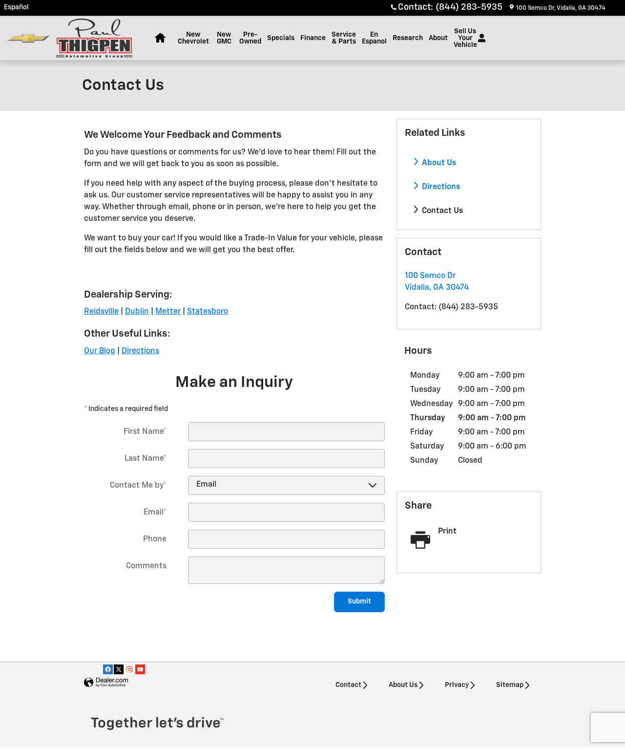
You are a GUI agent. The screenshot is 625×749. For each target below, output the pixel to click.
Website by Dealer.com (106, 683)
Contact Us (441, 211)
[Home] (28, 38)
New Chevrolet (193, 38)
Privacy (457, 685)
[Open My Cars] (479, 38)
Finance (313, 38)
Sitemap (509, 685)
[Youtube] (140, 669)
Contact (348, 685)
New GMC (224, 38)
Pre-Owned (250, 38)
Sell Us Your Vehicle (465, 38)
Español (16, 7)
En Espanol (374, 38)
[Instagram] (129, 669)
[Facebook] (108, 669)
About (438, 38)
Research (408, 38)
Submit (359, 601)
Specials (280, 38)
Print (447, 531)
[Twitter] (119, 669)
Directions (440, 187)
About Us (438, 163)
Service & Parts (344, 38)
